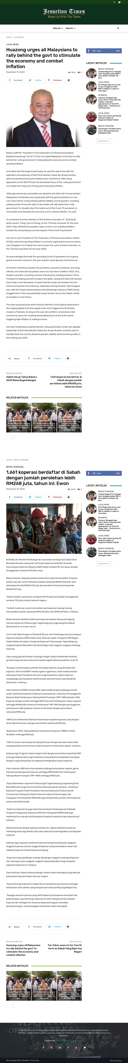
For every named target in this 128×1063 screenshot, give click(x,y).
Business (69, 417)
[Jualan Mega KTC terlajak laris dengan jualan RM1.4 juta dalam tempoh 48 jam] (18, 417)
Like (118, 51)
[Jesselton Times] (64, 15)
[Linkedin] (60, 1048)
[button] (118, 28)
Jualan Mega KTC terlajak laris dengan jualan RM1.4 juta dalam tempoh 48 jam (18, 427)
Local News (19, 37)
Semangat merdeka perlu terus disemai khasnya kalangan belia (109, 131)
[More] (68, 80)
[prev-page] (8, 438)
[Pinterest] (68, 1048)
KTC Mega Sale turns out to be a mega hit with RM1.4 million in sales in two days (44, 427)
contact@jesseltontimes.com (70, 1040)
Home (9, 37)
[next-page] (13, 438)
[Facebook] (114, 2)
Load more (103, 141)
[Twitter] (119, 2)
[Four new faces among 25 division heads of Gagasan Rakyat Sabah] (91, 116)
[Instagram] (52, 1048)
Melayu (69, 28)
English (57, 28)
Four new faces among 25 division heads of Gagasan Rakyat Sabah (109, 118)
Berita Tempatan (18, 421)
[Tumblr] (76, 1048)
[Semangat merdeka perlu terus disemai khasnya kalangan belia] (91, 129)
